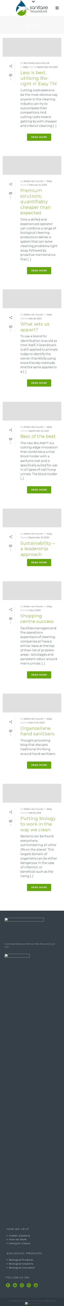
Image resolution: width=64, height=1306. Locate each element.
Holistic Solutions (19, 1235)
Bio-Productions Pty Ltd (36, 63)
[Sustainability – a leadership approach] (32, 518)
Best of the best (38, 436)
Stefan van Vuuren (33, 181)
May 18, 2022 (35, 318)
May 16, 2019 (34, 812)
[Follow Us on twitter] (29, 1285)
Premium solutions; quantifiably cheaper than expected (35, 201)
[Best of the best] (32, 411)
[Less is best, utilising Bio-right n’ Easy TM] (32, 47)
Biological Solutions (21, 1263)
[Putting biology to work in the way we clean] (32, 793)
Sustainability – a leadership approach (37, 549)
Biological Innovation (22, 1267)
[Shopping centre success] (32, 590)
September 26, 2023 (47, 67)
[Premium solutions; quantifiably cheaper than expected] (32, 165)
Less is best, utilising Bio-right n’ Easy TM (38, 78)
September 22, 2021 (38, 430)
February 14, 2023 (37, 184)
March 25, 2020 (36, 722)
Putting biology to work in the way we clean (38, 824)
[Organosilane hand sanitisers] (32, 703)
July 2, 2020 (34, 610)
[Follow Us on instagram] (22, 1285)
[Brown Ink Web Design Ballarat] (32, 1303)
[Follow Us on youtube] (36, 1285)
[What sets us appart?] (32, 298)
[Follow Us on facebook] (8, 1285)
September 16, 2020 (38, 537)
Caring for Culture (19, 1243)
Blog (25, 67)
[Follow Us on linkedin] (15, 1285)
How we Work (17, 1239)
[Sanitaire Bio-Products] (32, 8)
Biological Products (21, 1259)
